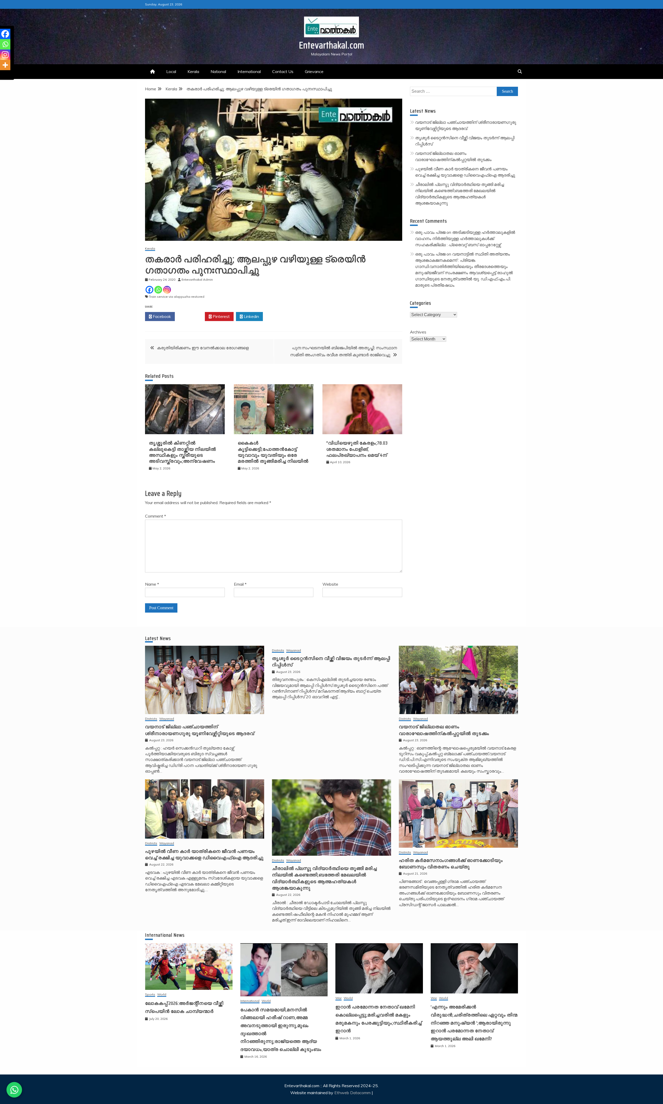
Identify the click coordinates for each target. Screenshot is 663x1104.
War (338, 998)
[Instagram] (167, 290)
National (218, 71)
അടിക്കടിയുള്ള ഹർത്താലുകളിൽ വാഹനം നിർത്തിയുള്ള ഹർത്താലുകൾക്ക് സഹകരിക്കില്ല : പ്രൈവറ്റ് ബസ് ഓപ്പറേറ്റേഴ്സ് (465, 238)
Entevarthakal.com (331, 45)
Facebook (161, 316)
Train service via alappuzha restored (176, 297)
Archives (418, 332)
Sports (150, 994)
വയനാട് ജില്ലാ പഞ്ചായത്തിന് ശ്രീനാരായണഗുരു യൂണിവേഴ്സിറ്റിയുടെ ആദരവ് (199, 730)
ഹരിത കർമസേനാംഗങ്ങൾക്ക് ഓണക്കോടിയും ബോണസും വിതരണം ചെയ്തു (451, 863)
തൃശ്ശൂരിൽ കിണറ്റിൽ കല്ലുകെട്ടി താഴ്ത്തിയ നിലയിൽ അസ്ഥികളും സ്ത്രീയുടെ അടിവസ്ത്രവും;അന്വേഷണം (182, 452)
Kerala (193, 71)
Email (240, 584)
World (161, 994)
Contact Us (282, 71)
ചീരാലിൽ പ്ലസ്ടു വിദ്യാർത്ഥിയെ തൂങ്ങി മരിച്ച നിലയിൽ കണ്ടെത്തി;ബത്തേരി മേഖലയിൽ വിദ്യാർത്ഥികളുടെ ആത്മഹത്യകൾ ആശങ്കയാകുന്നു (324, 878)
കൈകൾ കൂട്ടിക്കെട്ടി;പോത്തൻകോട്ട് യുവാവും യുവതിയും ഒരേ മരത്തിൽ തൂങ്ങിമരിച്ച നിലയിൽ (273, 452)
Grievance (314, 71)
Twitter (191, 316)
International (249, 71)
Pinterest (221, 316)
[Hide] (2, 75)
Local (171, 71)
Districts (151, 719)
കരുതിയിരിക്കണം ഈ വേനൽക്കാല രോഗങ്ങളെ (203, 347)
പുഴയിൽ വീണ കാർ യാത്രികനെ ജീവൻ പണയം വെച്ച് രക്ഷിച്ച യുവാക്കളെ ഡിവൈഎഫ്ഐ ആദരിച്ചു (204, 854)
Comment (155, 516)
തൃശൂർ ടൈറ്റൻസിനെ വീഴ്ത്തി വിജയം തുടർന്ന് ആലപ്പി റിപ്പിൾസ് (331, 662)
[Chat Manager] (14, 1090)
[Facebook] (149, 290)
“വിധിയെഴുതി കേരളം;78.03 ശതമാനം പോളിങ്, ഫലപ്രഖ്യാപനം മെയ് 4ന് (357, 449)
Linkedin (251, 316)
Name (152, 584)
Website (330, 584)
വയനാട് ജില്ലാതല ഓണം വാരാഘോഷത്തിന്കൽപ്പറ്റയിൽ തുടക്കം (444, 730)
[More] (5, 65)
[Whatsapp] (158, 290)
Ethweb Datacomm (352, 1092)
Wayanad (166, 719)
